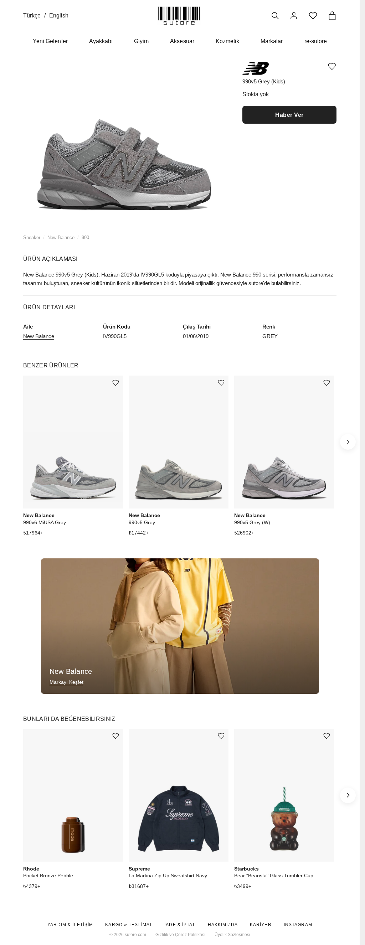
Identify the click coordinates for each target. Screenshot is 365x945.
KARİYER (261, 924)
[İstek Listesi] (313, 15)
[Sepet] (332, 15)
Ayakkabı (101, 41)
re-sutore (315, 41)
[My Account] (293, 15)
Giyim (141, 41)
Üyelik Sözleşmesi (232, 934)
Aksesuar (182, 41)
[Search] (275, 15)
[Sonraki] (348, 442)
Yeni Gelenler (50, 41)
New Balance (60, 237)
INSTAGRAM (298, 924)
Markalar (272, 41)
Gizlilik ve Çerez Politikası (180, 934)
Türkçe (32, 15)
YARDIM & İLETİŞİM (70, 924)
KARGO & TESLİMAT (128, 924)
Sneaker (31, 237)
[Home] (179, 15)
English (58, 15)
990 (85, 237)
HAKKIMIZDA (223, 924)
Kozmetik (227, 41)
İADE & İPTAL (179, 924)
